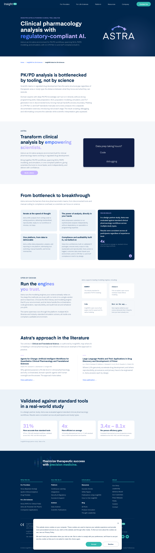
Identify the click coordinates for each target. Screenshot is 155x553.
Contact (115, 507)
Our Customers (117, 495)
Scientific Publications (58, 510)
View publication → (27, 380)
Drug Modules (25, 495)
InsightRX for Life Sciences (35, 62)
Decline (110, 544)
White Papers (86, 492)
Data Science (55, 507)
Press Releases (117, 498)
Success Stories (87, 489)
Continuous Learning (58, 489)
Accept (93, 544)
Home (22, 62)
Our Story (115, 485)
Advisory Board (117, 492)
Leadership (116, 488)
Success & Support (57, 498)
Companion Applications (29, 510)
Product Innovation (88, 510)
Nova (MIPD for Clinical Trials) (31, 504)
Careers (115, 504)
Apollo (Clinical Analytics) (29, 492)
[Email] (127, 536)
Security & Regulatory (58, 495)
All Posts (85, 507)
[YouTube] (123, 536)
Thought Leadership (89, 513)
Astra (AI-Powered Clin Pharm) (31, 507)
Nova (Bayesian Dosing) (29, 489)
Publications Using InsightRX (91, 495)
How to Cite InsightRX (89, 498)
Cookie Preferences (128, 548)
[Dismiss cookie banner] (118, 523)
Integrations (55, 492)
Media (114, 501)
